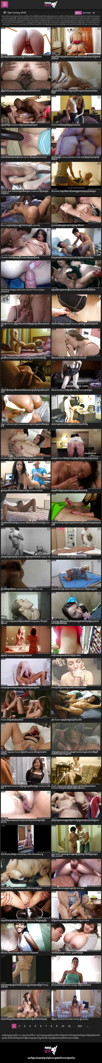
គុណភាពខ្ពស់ (87, 13)
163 (80, 1026)
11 (69, 1026)
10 (62, 1026)
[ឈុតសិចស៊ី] (51, 4)
